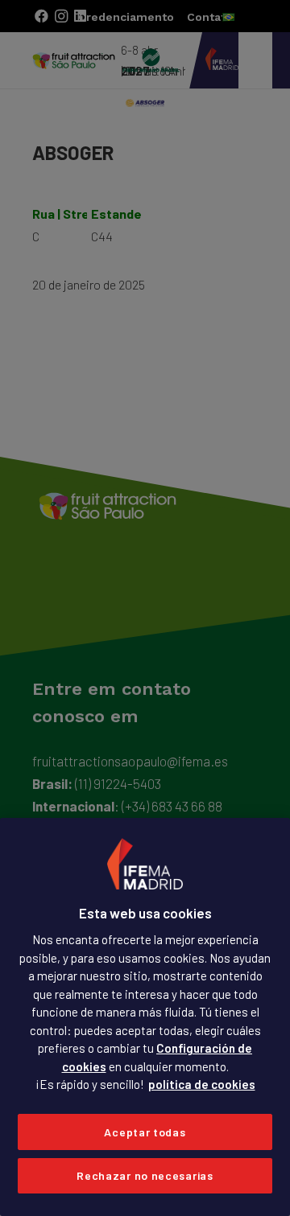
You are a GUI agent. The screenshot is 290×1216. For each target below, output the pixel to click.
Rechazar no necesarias (145, 1175)
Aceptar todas (144, 1132)
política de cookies (201, 1084)
